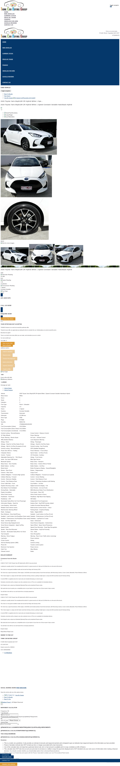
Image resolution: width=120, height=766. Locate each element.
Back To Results (8, 94)
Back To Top (7, 699)
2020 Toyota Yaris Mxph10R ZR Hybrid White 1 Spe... (22, 101)
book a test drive (7, 362)
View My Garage (19, 98)
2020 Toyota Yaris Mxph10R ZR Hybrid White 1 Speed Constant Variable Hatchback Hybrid (36, 105)
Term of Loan (4, 720)
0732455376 (115, 35)
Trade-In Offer (7, 369)
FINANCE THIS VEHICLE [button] (8, 764)
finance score (6, 355)
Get (8, 652)
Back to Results (7, 345)
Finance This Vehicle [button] (8, 319)
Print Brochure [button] (21, 687)
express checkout (8, 365)
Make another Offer (8, 343)
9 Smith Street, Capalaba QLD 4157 (109, 33)
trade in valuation (7, 351)
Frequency (4, 711)
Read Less (10, 631)
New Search (7, 96)
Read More (4, 631)
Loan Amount (4, 713)
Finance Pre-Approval (9, 358)
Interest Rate (4, 722)
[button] (60, 740)
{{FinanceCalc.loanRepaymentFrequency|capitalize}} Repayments (19, 716)
